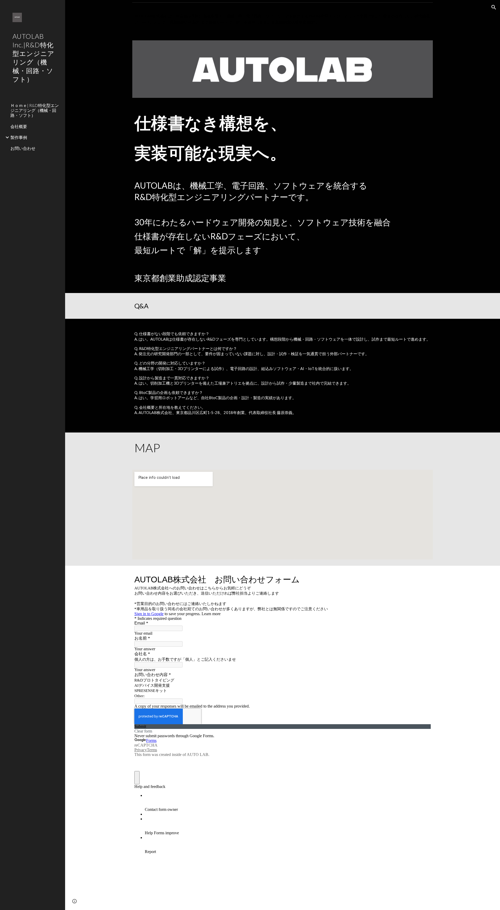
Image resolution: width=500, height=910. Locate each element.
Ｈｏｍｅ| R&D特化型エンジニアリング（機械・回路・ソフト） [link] (34, 110)
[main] (282, 19)
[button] (494, 7)
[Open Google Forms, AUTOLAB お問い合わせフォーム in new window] (423, 579)
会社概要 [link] (18, 126)
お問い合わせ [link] (22, 148)
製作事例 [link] (18, 137)
